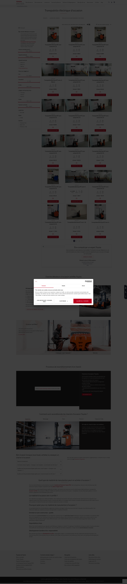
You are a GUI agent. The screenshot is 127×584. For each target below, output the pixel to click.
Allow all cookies (82, 301)
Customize (62, 301)
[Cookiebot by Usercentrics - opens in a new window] (86, 281)
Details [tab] (63, 285)
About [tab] (83, 285)
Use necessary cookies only (44, 301)
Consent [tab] (44, 285)
